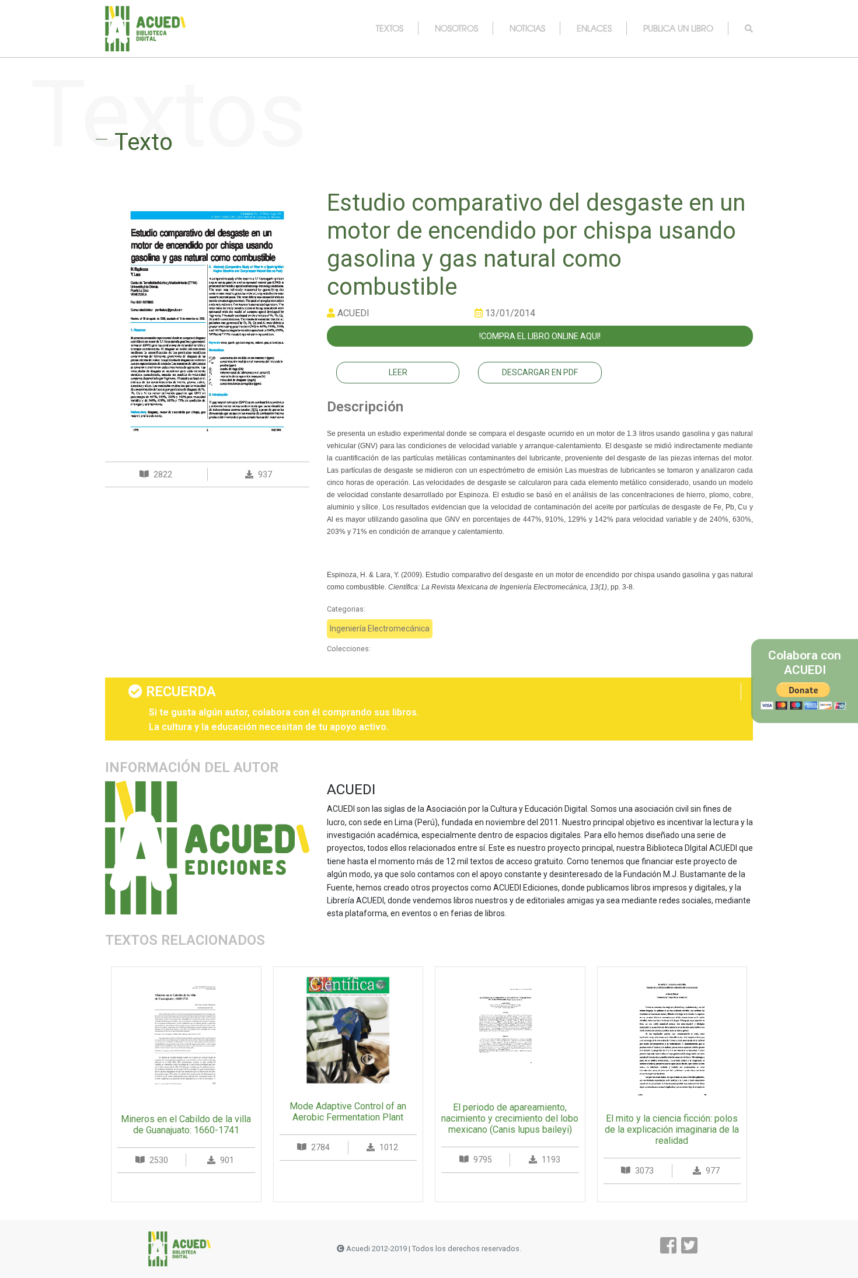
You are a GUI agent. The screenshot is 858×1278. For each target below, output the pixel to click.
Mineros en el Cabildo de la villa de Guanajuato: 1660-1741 (186, 1124)
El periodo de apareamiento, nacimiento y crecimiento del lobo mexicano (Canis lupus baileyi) (509, 1118)
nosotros (456, 28)
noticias (527, 28)
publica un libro (678, 28)
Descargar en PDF (540, 372)
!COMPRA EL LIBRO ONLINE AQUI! (540, 336)
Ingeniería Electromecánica (380, 628)
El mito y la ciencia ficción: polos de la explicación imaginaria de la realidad (672, 1129)
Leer (398, 372)
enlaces (594, 28)
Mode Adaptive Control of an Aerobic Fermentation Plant (348, 1112)
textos (389, 28)
